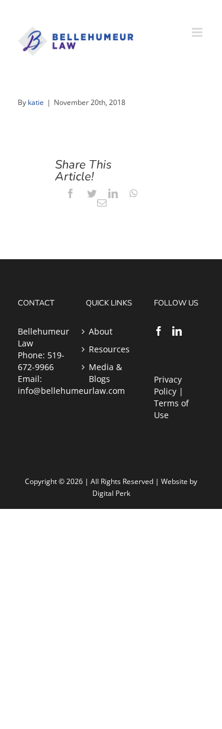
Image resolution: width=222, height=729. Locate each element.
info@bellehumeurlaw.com (71, 390)
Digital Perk (111, 493)
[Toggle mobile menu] (198, 32)
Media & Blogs (105, 372)
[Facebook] (158, 331)
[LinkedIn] (177, 331)
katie (36, 102)
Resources (109, 349)
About (100, 331)
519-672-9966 (41, 361)
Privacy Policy (168, 385)
